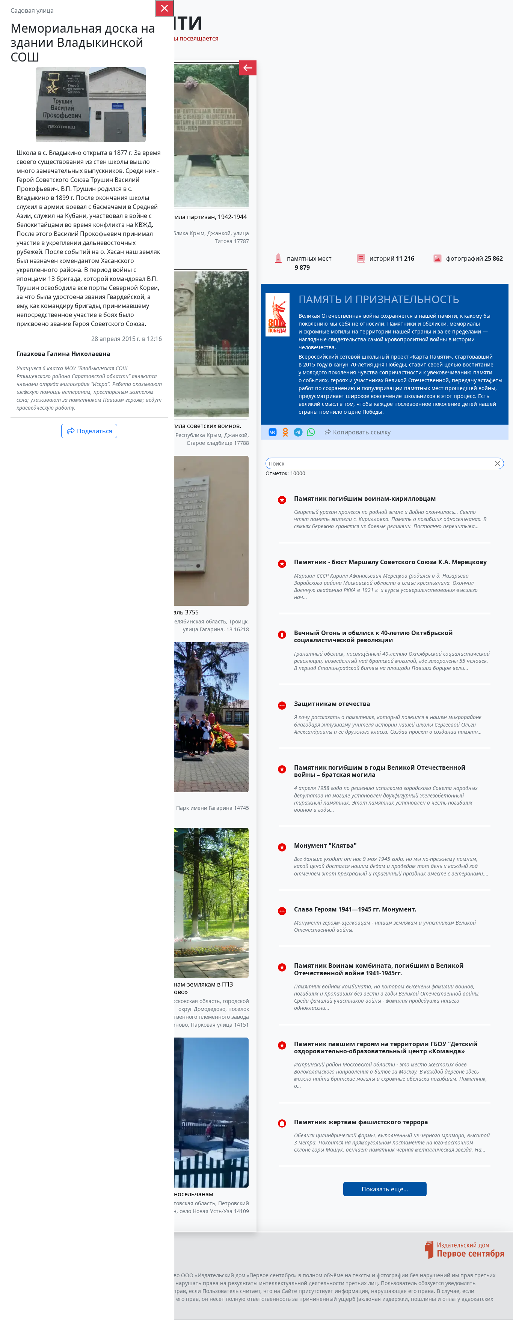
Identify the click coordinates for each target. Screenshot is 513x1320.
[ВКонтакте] (272, 432)
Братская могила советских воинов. (188, 426)
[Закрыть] (164, 8)
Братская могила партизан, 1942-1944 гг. (191, 220)
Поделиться (93, 431)
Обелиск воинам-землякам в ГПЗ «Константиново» (184, 988)
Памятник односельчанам (174, 1194)
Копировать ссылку (361, 432)
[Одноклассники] (285, 432)
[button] (247, 67)
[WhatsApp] (311, 432)
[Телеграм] (298, 432)
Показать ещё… (385, 1189)
